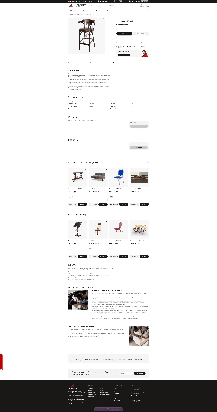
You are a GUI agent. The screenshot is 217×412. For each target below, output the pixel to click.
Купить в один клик (141, 33)
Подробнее (114, 409)
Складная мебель (91, 392)
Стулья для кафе (76, 359)
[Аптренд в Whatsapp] (114, 1)
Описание (71, 63)
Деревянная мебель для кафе (135, 359)
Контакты (121, 10)
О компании (90, 10)
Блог (115, 398)
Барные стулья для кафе (108, 359)
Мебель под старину (92, 394)
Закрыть (118, 409)
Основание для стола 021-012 (75, 188)
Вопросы (100, 63)
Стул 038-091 (92, 240)
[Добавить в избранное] (103, 18)
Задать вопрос (139, 147)
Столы (101, 390)
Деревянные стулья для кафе (91, 359)
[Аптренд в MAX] (120, 1)
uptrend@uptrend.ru (104, 1)
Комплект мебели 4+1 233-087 (137, 240)
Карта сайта (117, 400)
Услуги (103, 10)
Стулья (101, 388)
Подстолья (89, 390)
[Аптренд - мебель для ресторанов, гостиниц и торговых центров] (71, 5)
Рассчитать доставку (133, 38)
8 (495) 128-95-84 (135, 1)
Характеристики (82, 63)
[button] (148, 162)
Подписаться (140, 373)
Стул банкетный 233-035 (115, 240)
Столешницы (90, 388)
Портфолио (97, 10)
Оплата (115, 10)
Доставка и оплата (118, 390)
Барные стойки (90, 396)
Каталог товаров (76, 10)
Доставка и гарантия (119, 63)
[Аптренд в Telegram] (117, 1)
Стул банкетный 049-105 (115, 188)
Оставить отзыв (138, 126)
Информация (128, 10)
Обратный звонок (144, 1)
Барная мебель (121, 359)
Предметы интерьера (105, 394)
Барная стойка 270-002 (135, 188)
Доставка (109, 10)
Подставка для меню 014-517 (74, 240)
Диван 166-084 (92, 188)
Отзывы (92, 63)
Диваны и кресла (104, 392)
